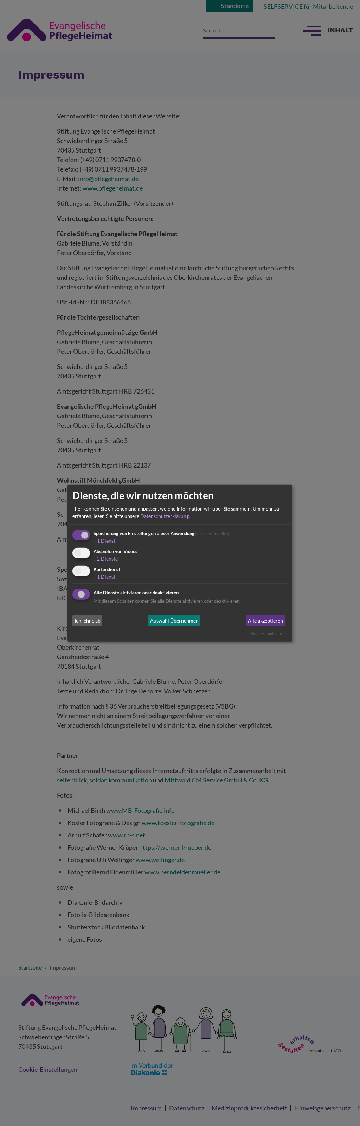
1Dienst (104, 541)
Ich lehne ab (88, 621)
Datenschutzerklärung (164, 516)
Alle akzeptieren (265, 621)
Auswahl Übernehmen (174, 621)
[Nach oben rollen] (343, 1109)
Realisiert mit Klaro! (268, 633)
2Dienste (106, 559)
